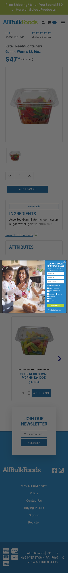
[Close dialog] (65, 262)
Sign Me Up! (55, 305)
